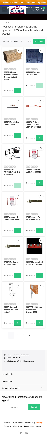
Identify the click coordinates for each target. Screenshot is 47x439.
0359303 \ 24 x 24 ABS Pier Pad (33, 73)
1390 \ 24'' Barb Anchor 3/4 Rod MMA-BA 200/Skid (33, 124)
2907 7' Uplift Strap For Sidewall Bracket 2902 (34, 309)
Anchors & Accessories (30, 41)
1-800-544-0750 (13, 358)
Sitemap (38, 426)
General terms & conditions (13, 426)
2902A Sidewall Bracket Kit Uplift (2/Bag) (11, 309)
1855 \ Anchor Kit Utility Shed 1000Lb (12, 218)
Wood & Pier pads (10, 41)
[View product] (17, 90)
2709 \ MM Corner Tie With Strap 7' (11, 263)
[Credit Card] (26, 433)
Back (7, 22)
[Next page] (36, 335)
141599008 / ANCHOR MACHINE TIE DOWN (12, 172)
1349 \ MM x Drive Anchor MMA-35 (11, 123)
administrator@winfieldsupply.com (20, 361)
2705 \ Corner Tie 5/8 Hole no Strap (33, 218)
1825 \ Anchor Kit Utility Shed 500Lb (33, 171)
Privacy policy (29, 426)
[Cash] (20, 433)
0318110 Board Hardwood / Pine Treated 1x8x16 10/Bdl (11, 76)
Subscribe (34, 407)
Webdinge (39, 423)
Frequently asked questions (18, 355)
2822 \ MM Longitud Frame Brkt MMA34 (34, 263)
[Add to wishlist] (19, 50)
